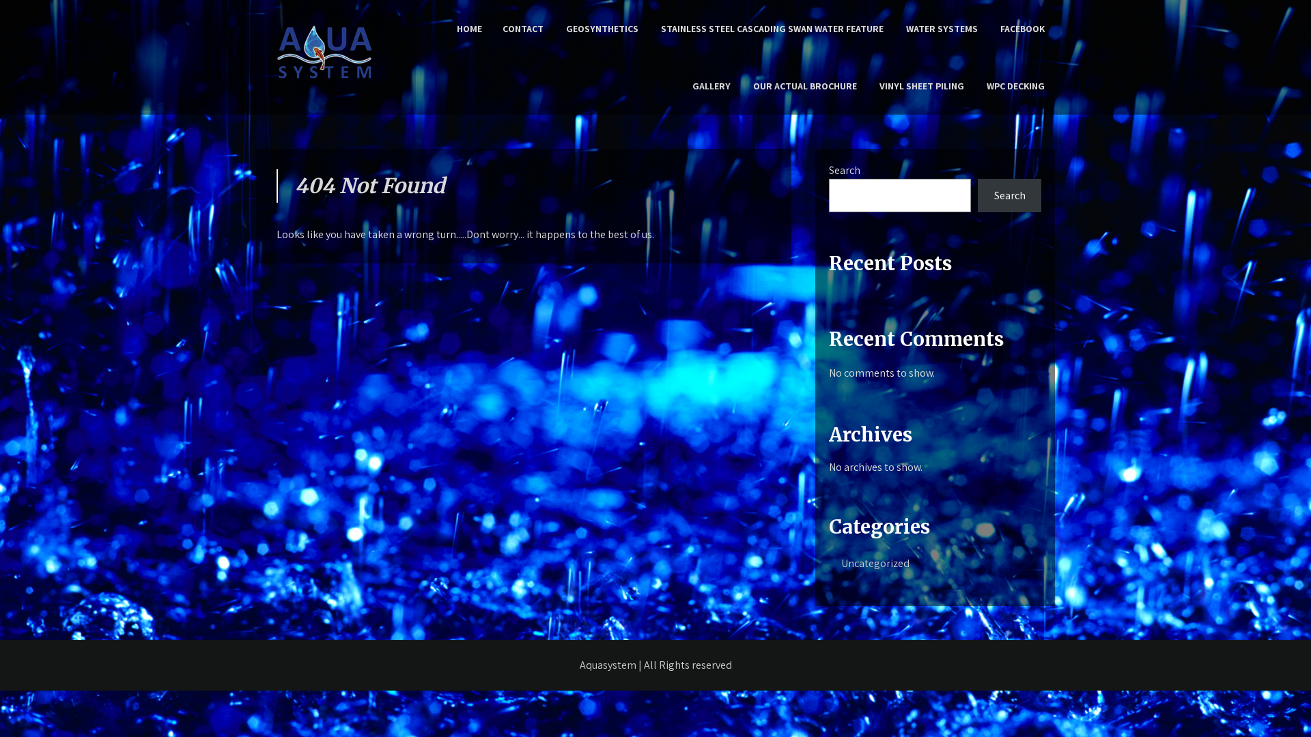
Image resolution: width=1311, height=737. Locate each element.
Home (469, 29)
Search (844, 170)
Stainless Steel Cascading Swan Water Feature (772, 29)
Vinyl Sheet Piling (921, 86)
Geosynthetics (602, 29)
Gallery (711, 86)
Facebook (1022, 29)
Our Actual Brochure (805, 86)
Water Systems (942, 29)
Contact (523, 29)
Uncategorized (875, 563)
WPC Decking (1016, 86)
